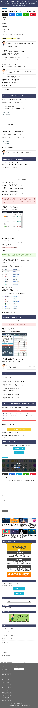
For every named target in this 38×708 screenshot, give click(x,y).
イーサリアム (4, 676)
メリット (9, 687)
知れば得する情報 (6, 655)
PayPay (10, 671)
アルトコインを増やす (32, 3)
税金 (6, 697)
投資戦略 (9, 695)
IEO (9, 669)
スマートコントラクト (6, 682)
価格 (7, 692)
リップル (4, 689)
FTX (3, 669)
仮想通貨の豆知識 (15, 5)
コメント (4, 483)
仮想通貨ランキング (18, 448)
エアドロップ (4, 679)
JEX (3, 671)
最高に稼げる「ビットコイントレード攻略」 (19, 1)
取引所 (20, 5)
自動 (9, 697)
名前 (3, 495)
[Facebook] (16, 467)
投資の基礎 (4, 652)
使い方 (4, 692)
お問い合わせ (23, 5)
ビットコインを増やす (6, 3)
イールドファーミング (6, 677)
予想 (3, 690)
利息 (10, 692)
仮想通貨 (5, 662)
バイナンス (4, 684)
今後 (6, 690)
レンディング (9, 689)
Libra (6, 671)
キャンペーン (10, 679)
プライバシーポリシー (20, 703)
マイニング (4, 687)
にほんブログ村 (18, 452)
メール (3, 500)
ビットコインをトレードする (14, 3)
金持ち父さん (4, 700)
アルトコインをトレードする (24, 3)
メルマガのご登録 (12, 703)
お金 (3, 674)
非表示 (8, 89)
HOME (2, 662)
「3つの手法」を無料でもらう (19, 429)
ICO (6, 669)
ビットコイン (9, 684)
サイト (3, 505)
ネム (11, 682)
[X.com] (22, 467)
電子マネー (9, 700)
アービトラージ (8, 674)
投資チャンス (4, 695)
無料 (3, 697)
